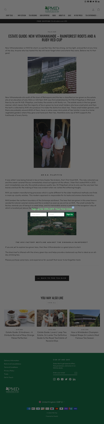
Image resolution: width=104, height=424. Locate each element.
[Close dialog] (73, 207)
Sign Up (70, 214)
